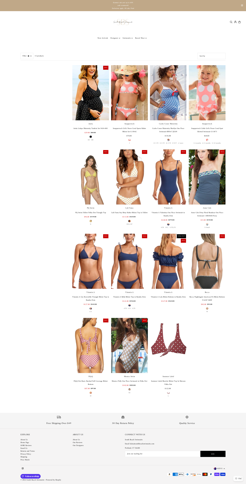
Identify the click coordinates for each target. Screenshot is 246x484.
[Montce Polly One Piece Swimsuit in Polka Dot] (129, 345)
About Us (24, 439)
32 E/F (174, 143)
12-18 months (216, 143)
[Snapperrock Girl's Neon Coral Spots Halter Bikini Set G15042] (129, 92)
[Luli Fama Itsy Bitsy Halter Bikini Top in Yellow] (129, 177)
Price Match (25, 459)
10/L (166, 227)
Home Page (24, 442)
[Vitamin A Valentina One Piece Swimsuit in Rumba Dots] (168, 177)
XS (129, 392)
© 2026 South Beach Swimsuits (32, 480)
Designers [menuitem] (114, 38)
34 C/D (162, 143)
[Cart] (239, 22)
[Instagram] (242, 5)
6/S (90, 311)
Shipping (23, 456)
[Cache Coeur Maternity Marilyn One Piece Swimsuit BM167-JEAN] (168, 92)
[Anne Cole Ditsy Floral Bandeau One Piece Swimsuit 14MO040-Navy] (207, 177)
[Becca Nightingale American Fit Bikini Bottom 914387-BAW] (207, 261)
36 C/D (168, 143)
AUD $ (219, 468)
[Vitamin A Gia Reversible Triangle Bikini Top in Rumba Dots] (90, 261)
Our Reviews (77, 442)
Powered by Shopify (53, 480)
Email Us (23, 448)
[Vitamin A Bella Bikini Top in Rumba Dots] (129, 261)
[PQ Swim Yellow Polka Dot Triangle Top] (90, 177)
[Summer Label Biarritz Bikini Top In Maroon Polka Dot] (168, 345)
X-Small (207, 227)
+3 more (180, 143)
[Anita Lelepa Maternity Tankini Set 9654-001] (90, 92)
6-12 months (206, 143)
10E (92, 140)
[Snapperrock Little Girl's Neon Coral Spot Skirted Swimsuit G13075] (207, 92)
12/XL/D (173, 227)
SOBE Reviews (26, 445)
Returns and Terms (27, 451)
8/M (162, 227)
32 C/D (155, 143)
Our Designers (78, 445)
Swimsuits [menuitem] (127, 38)
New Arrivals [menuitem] (103, 38)
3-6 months (197, 143)
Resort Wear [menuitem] (140, 38)
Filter (25, 56)
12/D (133, 308)
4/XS (125, 308)
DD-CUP (129, 224)
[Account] (235, 22)
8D (89, 140)
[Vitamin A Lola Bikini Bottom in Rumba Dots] (168, 261)
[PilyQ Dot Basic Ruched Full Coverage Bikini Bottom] (90, 345)
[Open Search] (231, 22)
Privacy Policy (25, 454)
